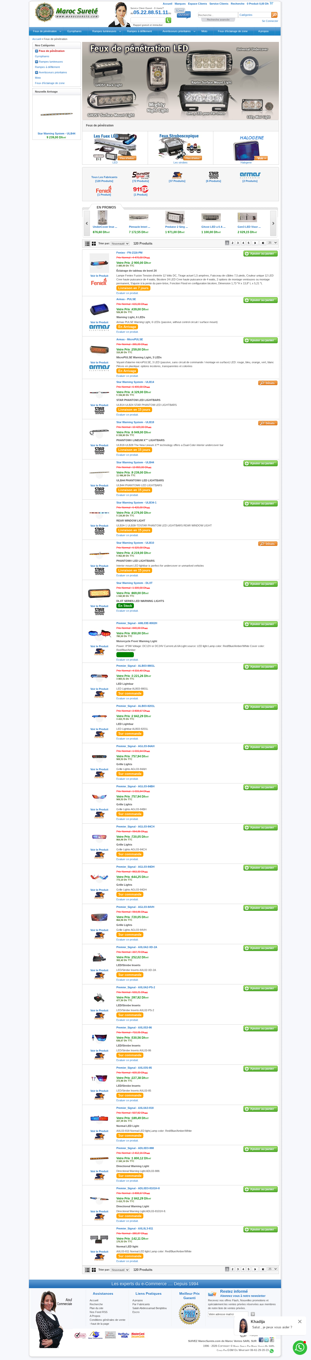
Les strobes (180, 162)
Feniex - (129, 252)
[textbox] (218, 15)
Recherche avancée (218, 19)
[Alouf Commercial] (53, 1347)
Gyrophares (74, 31)
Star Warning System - (135, 381)
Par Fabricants (141, 1304)
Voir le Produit (99, 275)
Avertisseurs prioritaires (177, 31)
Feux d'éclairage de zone (233, 31)
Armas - (126, 299)
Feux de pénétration (45, 31)
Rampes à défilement (139, 31)
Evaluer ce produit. (127, 293)
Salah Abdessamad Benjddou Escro (149, 1310)
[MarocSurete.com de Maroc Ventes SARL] (68, 12)
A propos (263, 31)
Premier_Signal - (136, 623)
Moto (204, 31)
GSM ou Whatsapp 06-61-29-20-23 (248, 1350)
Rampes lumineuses (104, 31)
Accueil (36, 39)
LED (115, 162)
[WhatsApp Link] (300, 1347)
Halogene (246, 162)
